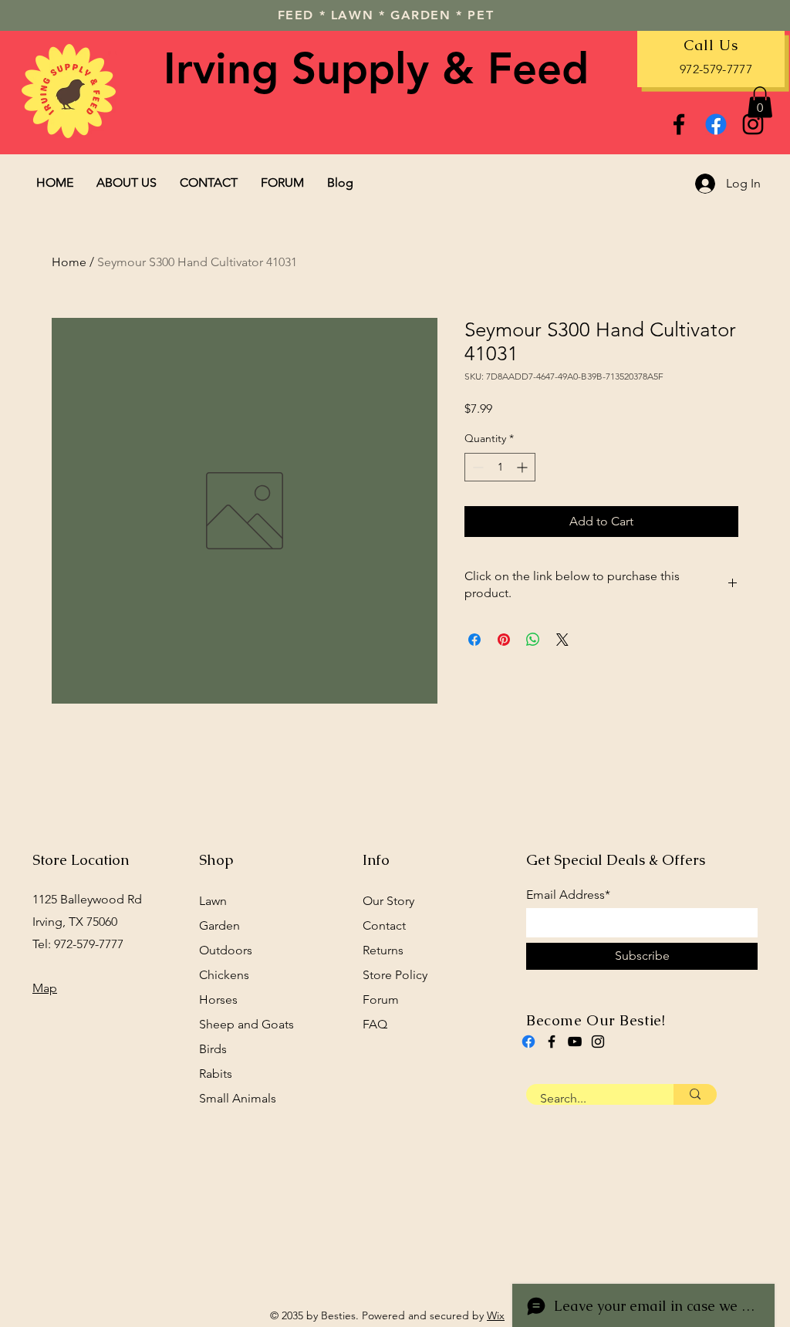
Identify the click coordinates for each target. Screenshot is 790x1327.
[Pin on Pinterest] (504, 639)
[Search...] (695, 1094)
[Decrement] (476, 467)
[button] (760, 102)
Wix (496, 1315)
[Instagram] (753, 124)
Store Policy (395, 974)
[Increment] (523, 467)
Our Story (388, 900)
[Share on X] (562, 639)
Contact (384, 925)
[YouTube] (574, 1041)
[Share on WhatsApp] (533, 639)
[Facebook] (679, 124)
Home (69, 262)
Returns (383, 950)
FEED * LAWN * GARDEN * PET (386, 15)
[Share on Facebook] (474, 639)
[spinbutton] (500, 467)
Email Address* (568, 895)
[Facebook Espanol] (716, 124)
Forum (381, 999)
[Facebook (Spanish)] (528, 1041)
